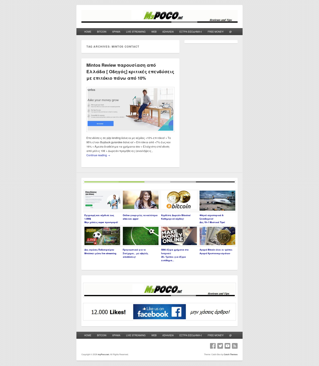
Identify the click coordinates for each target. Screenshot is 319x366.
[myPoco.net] (159, 22)
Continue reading (98, 155)
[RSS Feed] (235, 346)
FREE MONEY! (216, 31)
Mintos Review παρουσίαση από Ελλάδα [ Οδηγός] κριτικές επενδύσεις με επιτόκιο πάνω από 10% (130, 71)
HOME (87, 31)
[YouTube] (227, 346)
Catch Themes (231, 354)
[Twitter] (220, 346)
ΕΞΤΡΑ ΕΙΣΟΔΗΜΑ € (190, 31)
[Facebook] (213, 346)
